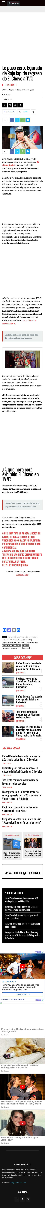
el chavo (12, 637)
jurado (5, 640)
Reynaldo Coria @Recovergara (21, 90)
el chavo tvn (21, 637)
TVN (20, 648)
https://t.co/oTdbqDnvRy (15, 565)
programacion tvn (9, 642)
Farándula (21, 739)
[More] (33, 111)
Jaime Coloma (32, 637)
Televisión (20, 721)
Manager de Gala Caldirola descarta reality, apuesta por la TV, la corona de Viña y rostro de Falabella (29, 731)
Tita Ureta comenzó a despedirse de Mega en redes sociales (28, 714)
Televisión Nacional (10, 648)
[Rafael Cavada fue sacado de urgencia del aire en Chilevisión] (8, 700)
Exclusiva (20, 673)
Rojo (19, 645)
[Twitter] (10, 105)
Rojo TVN (25, 645)
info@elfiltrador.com (18, 1183)
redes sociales (32, 642)
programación (26, 640)
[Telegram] (20, 105)
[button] (4, 3)
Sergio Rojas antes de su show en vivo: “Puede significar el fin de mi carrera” (22, 820)
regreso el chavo (9, 645)
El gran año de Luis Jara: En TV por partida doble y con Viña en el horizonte (33, 853)
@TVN (5, 537)
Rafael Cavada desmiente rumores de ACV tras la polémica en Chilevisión (28, 666)
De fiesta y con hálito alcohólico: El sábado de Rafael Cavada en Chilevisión (28, 683)
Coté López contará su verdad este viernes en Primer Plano (20, 809)
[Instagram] (22, 1199)
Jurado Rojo (14, 640)
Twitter (26, 648)
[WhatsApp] (15, 105)
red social (21, 642)
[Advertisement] (22, 36)
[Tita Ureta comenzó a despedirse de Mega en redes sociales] (8, 716)
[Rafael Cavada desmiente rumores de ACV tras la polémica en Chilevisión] (8, 667)
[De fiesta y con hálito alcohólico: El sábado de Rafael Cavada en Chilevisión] (8, 682)
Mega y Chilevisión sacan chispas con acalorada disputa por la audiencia (12, 855)
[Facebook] (4, 105)
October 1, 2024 (22, 574)
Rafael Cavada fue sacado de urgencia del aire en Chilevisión (29, 699)
